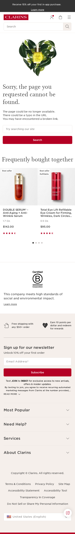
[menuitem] (52, 17)
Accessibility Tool (55, 506)
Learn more (10, 304)
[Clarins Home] (16, 17)
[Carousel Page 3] (39, 243)
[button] (37, 426)
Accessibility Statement (24, 506)
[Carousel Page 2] (36, 243)
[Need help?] (67, 513)
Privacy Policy (44, 499)
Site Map (64, 499)
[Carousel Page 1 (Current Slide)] (33, 243)
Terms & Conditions (18, 499)
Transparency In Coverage (37, 513)
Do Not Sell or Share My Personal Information (37, 519)
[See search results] (67, 27)
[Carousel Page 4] (42, 243)
